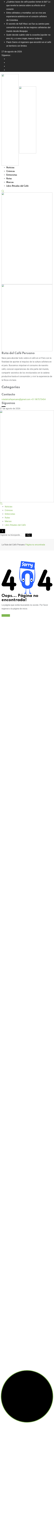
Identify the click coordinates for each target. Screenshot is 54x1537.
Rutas (9, 179)
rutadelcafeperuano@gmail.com (16, 399)
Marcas (10, 182)
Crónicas (10, 171)
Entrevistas (11, 175)
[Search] (3, 191)
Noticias (10, 168)
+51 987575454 (38, 399)
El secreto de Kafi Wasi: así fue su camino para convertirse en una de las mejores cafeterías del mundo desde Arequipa (28, 27)
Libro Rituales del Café (17, 186)
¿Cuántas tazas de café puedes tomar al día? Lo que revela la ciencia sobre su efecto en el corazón (28, 5)
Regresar (6, 615)
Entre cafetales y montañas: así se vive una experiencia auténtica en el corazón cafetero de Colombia (26, 16)
